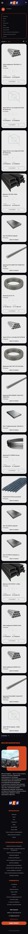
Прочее (14, 837)
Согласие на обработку (14, 902)
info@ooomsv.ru (14, 919)
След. (3, 737)
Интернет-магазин (14, 889)
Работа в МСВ (14, 892)
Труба (14, 824)
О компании (14, 884)
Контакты (14, 894)
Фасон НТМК (14, 829)
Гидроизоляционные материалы (14, 846)
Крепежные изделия (14, 855)
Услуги (14, 886)
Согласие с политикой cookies (14, 904)
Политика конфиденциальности (14, 897)
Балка (14, 817)
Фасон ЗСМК (14, 827)
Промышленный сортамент (14, 834)
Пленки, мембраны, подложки (14, 870)
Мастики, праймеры (14, 862)
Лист (14, 819)
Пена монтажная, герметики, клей (14, 867)
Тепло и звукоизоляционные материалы (14, 873)
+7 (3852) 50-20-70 (14, 916)
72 (23, 735)
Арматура (14, 814)
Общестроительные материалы (14, 865)
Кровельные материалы (14, 857)
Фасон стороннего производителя (14, 832)
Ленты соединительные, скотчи (14, 860)
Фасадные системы (14, 875)
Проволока (14, 822)
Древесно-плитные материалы (14, 852)
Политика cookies (14, 899)
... (20, 735)
